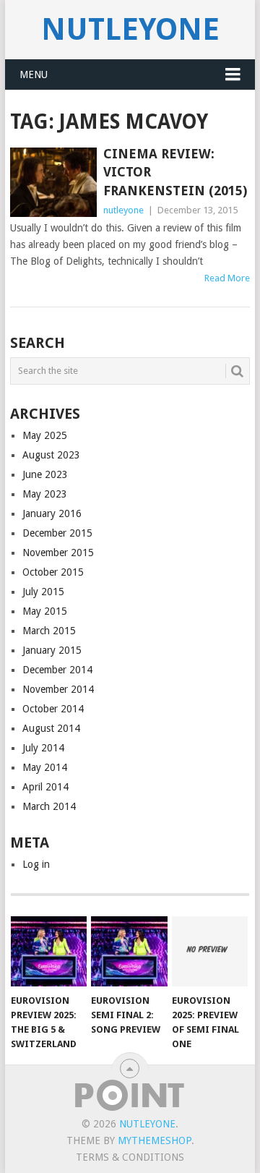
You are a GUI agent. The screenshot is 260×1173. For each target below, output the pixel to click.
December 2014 (57, 669)
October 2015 (53, 572)
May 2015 (44, 611)
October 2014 (53, 709)
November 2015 (58, 552)
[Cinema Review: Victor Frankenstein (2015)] (53, 182)
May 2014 (44, 767)
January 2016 (52, 513)
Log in (36, 864)
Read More (227, 278)
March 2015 (49, 630)
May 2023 (44, 494)
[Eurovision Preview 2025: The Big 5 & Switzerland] (49, 951)
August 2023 (51, 455)
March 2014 (49, 806)
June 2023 (45, 474)
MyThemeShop (154, 1140)
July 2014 (43, 748)
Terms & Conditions (130, 1157)
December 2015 (57, 533)
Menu (34, 74)
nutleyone (130, 29)
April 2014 (45, 787)
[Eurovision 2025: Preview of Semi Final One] (210, 951)
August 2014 (51, 728)
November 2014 (58, 689)
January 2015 (52, 650)
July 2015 (43, 591)
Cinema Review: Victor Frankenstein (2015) (175, 171)
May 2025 (44, 435)
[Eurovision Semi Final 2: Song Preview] (129, 951)
